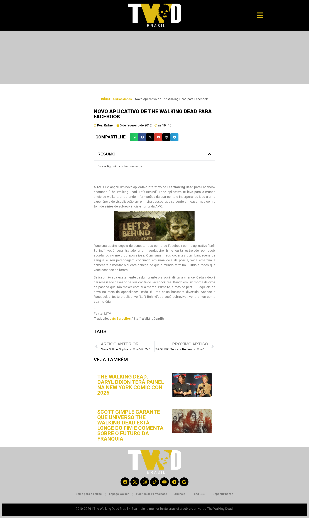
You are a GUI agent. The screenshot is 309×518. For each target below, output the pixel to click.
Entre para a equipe (89, 494)
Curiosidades (122, 99)
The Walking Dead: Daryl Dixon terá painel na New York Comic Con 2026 (130, 384)
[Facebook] (125, 481)
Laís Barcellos (120, 318)
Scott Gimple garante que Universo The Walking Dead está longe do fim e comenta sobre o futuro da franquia (130, 425)
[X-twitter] (134, 481)
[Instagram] (144, 481)
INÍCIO (105, 99)
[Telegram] (174, 481)
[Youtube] (164, 481)
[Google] (184, 481)
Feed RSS (198, 494)
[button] (134, 137)
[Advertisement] (154, 57)
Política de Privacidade (151, 494)
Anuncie (179, 494)
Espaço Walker (119, 494)
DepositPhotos (223, 494)
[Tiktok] (154, 481)
